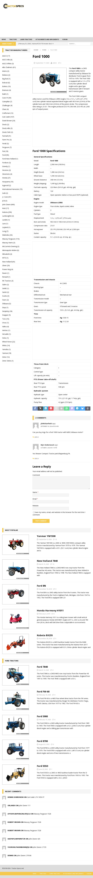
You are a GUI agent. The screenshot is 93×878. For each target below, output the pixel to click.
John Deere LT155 (39, 847)
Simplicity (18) (7, 311)
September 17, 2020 (42, 63)
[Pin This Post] (51, 408)
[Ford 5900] (15, 725)
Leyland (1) (6, 227)
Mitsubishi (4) (7, 254)
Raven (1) (5, 273)
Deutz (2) (5, 124)
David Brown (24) (8, 121)
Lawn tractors (26, 39)
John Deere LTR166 (24, 855)
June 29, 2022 (43, 769)
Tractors (13, 39)
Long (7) (5, 231)
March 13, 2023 (44, 670)
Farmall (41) (6, 136)
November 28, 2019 (45, 638)
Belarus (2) (6, 75)
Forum (64, 39)
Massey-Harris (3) (8, 243)
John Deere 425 (34, 839)
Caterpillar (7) (7, 101)
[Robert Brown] (4, 823)
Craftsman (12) (7, 113)
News (4, 39)
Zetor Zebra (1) (7, 361)
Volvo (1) (5, 338)
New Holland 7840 (47, 560)
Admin (55, 63)
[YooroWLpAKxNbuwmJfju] (4, 848)
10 (56, 539)
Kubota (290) (7, 212)
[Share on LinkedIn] (45, 408)
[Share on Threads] (87, 408)
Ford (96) (5, 155)
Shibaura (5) (6, 303)
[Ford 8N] (15, 594)
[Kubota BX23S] (15, 644)
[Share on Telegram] (77, 408)
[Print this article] (61, 408)
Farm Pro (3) (7, 140)
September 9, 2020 (45, 539)
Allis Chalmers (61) (9, 67)
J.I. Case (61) (6, 197)
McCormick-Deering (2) (10, 246)
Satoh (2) (5, 292)
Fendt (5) (5, 143)
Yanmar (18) (6, 353)
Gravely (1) (6, 166)
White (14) (6, 345)
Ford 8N (41, 585)
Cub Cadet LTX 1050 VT (35, 797)
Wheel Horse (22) (8, 342)
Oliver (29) (6, 265)
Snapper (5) (6, 315)
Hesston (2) (6, 170)
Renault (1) (6, 277)
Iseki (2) (5, 193)
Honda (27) (6, 178)
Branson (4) (6, 90)
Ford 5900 (42, 716)
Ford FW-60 (43, 691)
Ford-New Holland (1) (10, 159)
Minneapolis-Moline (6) (10, 250)
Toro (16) (5, 319)
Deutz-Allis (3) (7, 128)
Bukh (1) (5, 94)
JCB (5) (4, 201)
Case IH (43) (6, 98)
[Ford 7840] (15, 675)
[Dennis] (4, 857)
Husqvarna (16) (7, 182)
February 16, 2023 (45, 695)
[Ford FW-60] (15, 700)
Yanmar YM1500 (46, 536)
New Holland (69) (8, 262)
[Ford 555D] (15, 775)
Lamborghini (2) (8, 216)
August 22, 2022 (44, 744)
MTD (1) (5, 258)
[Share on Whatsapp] (66, 408)
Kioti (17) (5, 208)
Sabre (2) (5, 284)
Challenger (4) (7, 105)
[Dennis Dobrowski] (4, 798)
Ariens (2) (5, 71)
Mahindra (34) (7, 235)
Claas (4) (5, 109)
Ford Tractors (11, 661)
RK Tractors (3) (7, 281)
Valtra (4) (5, 326)
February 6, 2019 (44, 614)
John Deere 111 (24, 805)
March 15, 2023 (44, 564)
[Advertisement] (63, 18)
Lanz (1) (5, 223)
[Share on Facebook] (35, 408)
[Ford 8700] (15, 750)
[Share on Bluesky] (82, 408)
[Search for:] (79, 43)
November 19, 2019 (45, 589)
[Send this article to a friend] (56, 408)
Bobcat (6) (6, 82)
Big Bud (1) (6, 79)
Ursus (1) (5, 323)
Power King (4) (7, 269)
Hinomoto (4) (7, 174)
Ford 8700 (42, 741)
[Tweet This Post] (40, 408)
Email (35, 499)
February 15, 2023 (45, 720)
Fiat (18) (5, 151)
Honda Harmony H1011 (50, 610)
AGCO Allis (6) (7, 60)
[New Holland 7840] (15, 569)
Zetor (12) (6, 357)
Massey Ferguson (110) (11, 239)
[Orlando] (4, 807)
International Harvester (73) (12, 189)
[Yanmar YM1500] (15, 545)
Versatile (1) (6, 334)
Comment (36, 475)
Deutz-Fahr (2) (7, 132)
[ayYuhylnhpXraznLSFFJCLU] (4, 815)
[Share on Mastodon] (72, 408)
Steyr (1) (5, 307)
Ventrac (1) (6, 330)
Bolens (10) (6, 86)
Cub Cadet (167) (8, 117)
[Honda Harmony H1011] (15, 619)
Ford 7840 (42, 666)
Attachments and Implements (47, 39)
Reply (37, 437)
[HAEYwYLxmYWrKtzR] (4, 840)
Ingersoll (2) (6, 185)
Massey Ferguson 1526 (42, 814)
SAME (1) (5, 288)
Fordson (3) (6, 163)
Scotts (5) (5, 296)
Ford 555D (42, 766)
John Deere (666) (8, 204)
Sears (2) (5, 300)
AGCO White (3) (8, 63)
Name (35, 492)
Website (35, 506)
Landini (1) (6, 220)
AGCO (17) (6, 56)
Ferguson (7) (7, 147)
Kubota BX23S (45, 635)
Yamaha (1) (6, 349)
